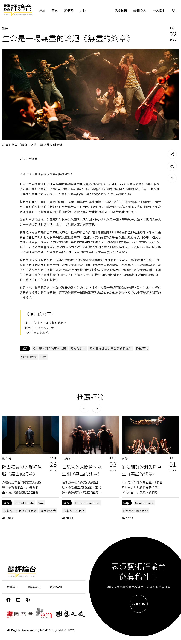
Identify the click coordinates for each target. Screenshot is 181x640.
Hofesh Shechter (87, 503)
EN (162, 10)
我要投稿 (121, 10)
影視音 (68, 10)
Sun (41, 503)
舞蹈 (24, 348)
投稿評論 (142, 348)
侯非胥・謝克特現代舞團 (49, 348)
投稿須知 (56, 587)
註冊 (136, 10)
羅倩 (125, 458)
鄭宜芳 (7, 458)
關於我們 (12, 587)
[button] (84, 408)
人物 (83, 10)
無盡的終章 (28, 357)
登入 (143, 10)
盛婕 (5, 28)
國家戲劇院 (77, 348)
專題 (55, 10)
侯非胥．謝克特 (73, 511)
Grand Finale (24, 503)
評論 (42, 10)
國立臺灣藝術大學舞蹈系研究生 (111, 348)
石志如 (67, 458)
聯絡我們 (34, 587)
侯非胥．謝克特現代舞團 (20, 511)
